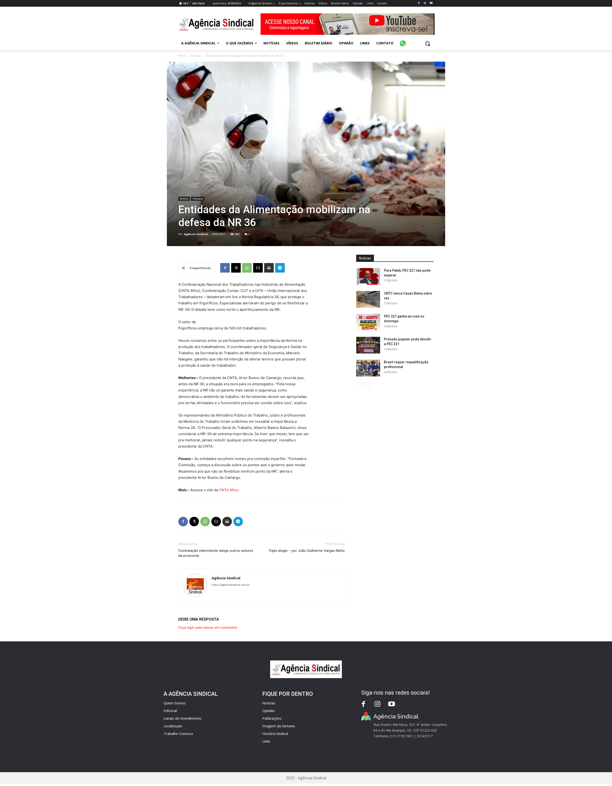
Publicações (272, 718)
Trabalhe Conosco (178, 733)
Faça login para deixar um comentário (207, 627)
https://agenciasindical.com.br (231, 584)
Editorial (170, 710)
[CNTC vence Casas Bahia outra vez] (368, 299)
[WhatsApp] (247, 268)
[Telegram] (280, 268)
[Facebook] (418, 3)
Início (182, 56)
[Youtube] (431, 3)
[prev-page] (359, 386)
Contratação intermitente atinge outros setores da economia (215, 553)
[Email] (258, 268)
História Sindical (275, 733)
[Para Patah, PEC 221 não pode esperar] (368, 276)
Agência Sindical (196, 234)
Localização (173, 725)
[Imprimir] (269, 268)
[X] (236, 268)
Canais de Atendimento (183, 718)
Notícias (195, 56)
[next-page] (367, 386)
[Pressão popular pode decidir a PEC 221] (368, 345)
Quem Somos (175, 703)
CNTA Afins (228, 490)
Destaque (197, 198)
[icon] (402, 40)
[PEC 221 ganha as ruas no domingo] (368, 322)
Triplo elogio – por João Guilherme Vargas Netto (306, 551)
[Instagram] (424, 3)
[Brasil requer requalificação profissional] (368, 368)
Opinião (268, 710)
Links (266, 741)
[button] (427, 43)
